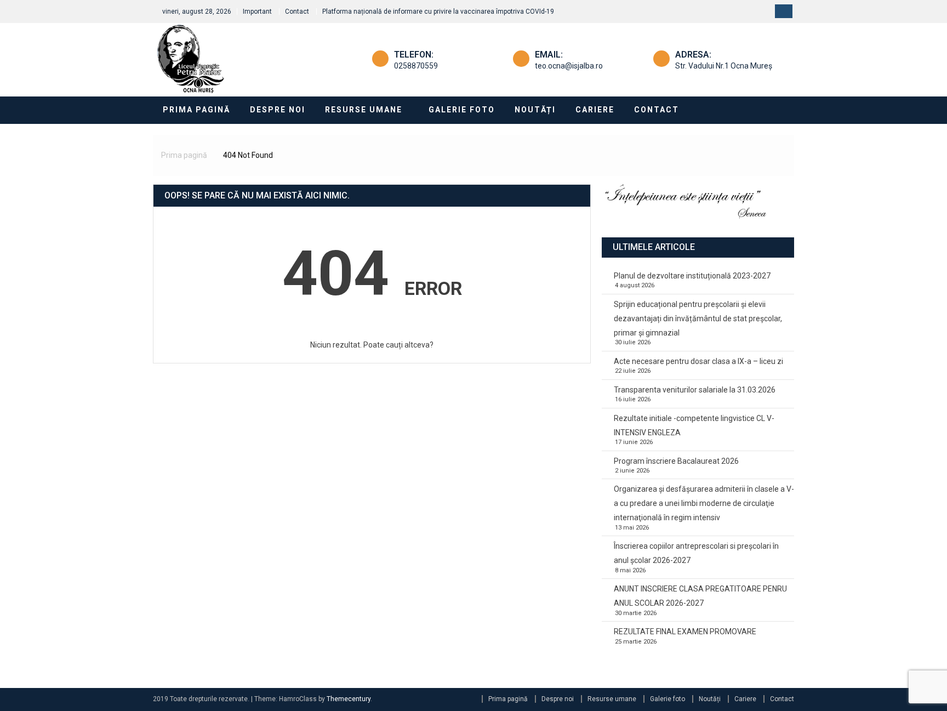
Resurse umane (363, 109)
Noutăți (535, 109)
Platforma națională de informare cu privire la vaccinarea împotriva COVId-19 (438, 11)
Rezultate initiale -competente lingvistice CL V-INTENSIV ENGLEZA (694, 425)
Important (257, 11)
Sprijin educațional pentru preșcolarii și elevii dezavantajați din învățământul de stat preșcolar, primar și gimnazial (698, 318)
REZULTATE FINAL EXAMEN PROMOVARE (685, 631)
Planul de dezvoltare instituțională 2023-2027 (692, 275)
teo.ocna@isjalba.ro (569, 65)
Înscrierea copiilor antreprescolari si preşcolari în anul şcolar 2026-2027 (696, 553)
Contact (297, 11)
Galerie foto (462, 109)
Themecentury (348, 699)
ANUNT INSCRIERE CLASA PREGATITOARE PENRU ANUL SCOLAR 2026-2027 (700, 595)
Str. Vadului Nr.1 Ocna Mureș (723, 65)
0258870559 (416, 65)
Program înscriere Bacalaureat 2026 (676, 461)
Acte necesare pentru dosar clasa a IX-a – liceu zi (698, 361)
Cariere (594, 109)
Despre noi (277, 109)
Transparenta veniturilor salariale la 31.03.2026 (694, 389)
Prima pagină (196, 109)
